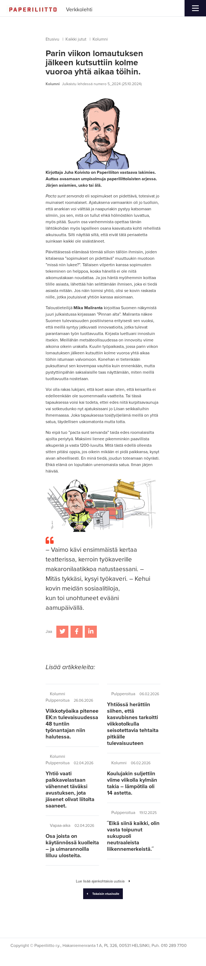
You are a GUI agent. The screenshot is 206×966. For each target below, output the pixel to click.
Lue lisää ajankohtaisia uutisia (100, 881)
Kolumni (100, 39)
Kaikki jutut (75, 39)
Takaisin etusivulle (105, 894)
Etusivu (52, 39)
